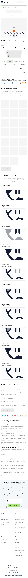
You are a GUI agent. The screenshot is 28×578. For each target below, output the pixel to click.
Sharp (4, 391)
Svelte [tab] (5, 64)
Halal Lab (11, 575)
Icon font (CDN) (19, 522)
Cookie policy (18, 555)
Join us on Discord (19, 550)
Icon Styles (3, 542)
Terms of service (19, 558)
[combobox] (14, 11)
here (8, 444)
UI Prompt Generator (20, 530)
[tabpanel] (14, 70)
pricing (9, 80)
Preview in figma (5, 519)
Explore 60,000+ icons (7, 410)
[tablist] (14, 63)
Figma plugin (4, 517)
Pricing (17, 542)
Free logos (3, 524)
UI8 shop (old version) (6, 540)
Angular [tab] (22, 64)
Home (2, 15)
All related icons (6, 169)
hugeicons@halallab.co (14, 568)
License (17, 545)
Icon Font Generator (20, 527)
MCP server (18, 532)
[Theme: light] (26, 2)
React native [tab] (17, 61)
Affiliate (18, 540)
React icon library (19, 519)
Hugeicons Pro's (10, 405)
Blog (2, 545)
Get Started (20, 2)
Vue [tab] (24, 61)
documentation (11, 453)
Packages (17, 524)
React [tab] (10, 61)
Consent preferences (12, 570)
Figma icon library (5, 522)
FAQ (2, 547)
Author (17, 547)
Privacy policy (18, 553)
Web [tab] (4, 61)
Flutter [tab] (14, 64)
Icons (7, 15)
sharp (12, 15)
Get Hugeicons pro (14, 505)
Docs (25, 80)
